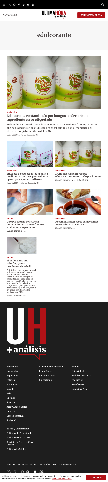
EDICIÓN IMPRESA (91, 15)
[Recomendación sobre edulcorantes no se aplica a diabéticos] (78, 202)
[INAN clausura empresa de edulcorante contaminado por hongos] (78, 154)
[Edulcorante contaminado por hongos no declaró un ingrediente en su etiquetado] (54, 82)
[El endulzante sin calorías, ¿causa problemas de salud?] (21, 245)
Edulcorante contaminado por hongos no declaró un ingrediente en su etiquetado (47, 118)
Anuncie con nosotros (51, 366)
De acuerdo (96, 477)
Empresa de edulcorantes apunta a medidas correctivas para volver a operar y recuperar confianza (27, 176)
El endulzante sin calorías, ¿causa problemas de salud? (19, 263)
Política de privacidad (62, 479)
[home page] (54, 15)
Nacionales (12, 112)
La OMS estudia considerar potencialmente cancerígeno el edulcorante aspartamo (26, 224)
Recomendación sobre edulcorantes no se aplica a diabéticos (77, 223)
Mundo (10, 219)
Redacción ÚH (32, 135)
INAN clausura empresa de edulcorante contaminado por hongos (78, 175)
